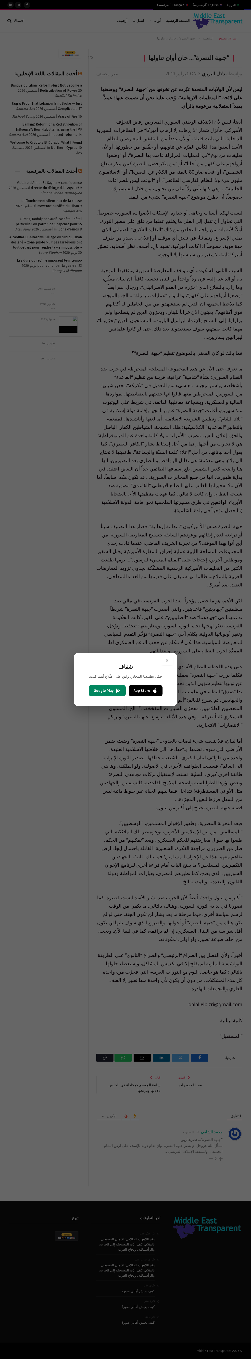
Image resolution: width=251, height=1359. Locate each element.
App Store (142, 691)
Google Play (103, 691)
